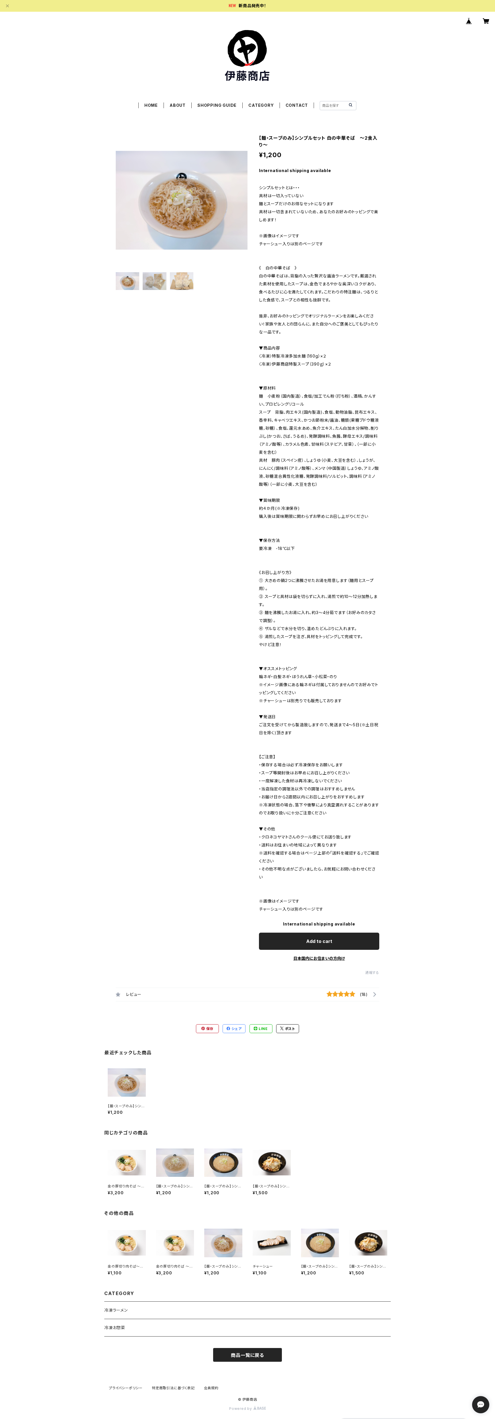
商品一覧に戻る (247, 1355)
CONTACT (297, 105)
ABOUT (178, 105)
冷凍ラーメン (116, 1310)
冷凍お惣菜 (114, 1327)
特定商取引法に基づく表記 (173, 1388)
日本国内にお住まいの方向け (319, 958)
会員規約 (211, 1388)
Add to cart (319, 941)
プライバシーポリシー (126, 1388)
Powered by (241, 1408)
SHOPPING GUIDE (217, 105)
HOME (151, 105)
